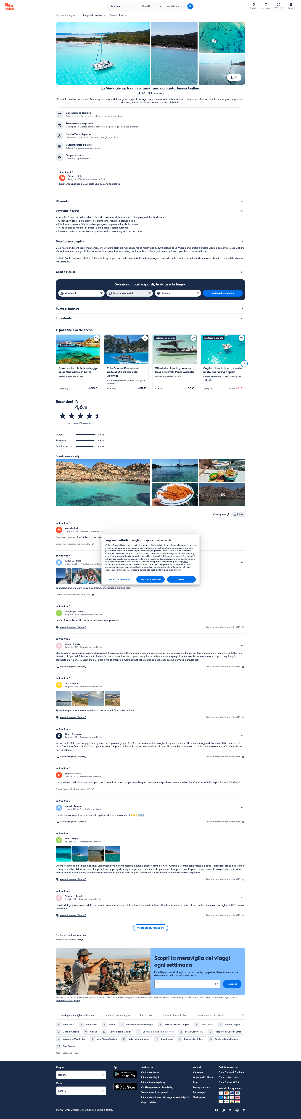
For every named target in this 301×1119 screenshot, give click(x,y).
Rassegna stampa (201, 1087)
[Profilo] (290, 4)
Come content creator (229, 1077)
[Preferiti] (253, 4)
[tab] (78, 1015)
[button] (150, 93)
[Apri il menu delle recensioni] (242, 530)
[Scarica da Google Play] (125, 1075)
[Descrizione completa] (241, 241)
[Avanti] (244, 363)
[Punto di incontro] (241, 308)
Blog (195, 1082)
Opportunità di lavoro (203, 1077)
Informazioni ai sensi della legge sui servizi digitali (165, 1097)
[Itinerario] (241, 201)
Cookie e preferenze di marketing (157, 1087)
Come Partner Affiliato (229, 1082)
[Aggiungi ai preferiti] (97, 338)
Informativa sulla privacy (68, 1000)
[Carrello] (265, 4)
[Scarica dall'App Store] (125, 1087)
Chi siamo (198, 1072)
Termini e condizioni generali (154, 1092)
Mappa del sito (148, 1102)
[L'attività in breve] (241, 211)
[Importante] (241, 318)
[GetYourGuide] (9, 6)
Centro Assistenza (150, 1072)
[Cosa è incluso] (241, 272)
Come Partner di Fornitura (231, 1072)
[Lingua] (278, 4)
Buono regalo (199, 1092)
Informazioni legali (150, 1077)
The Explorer (199, 1097)
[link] (78, 363)
